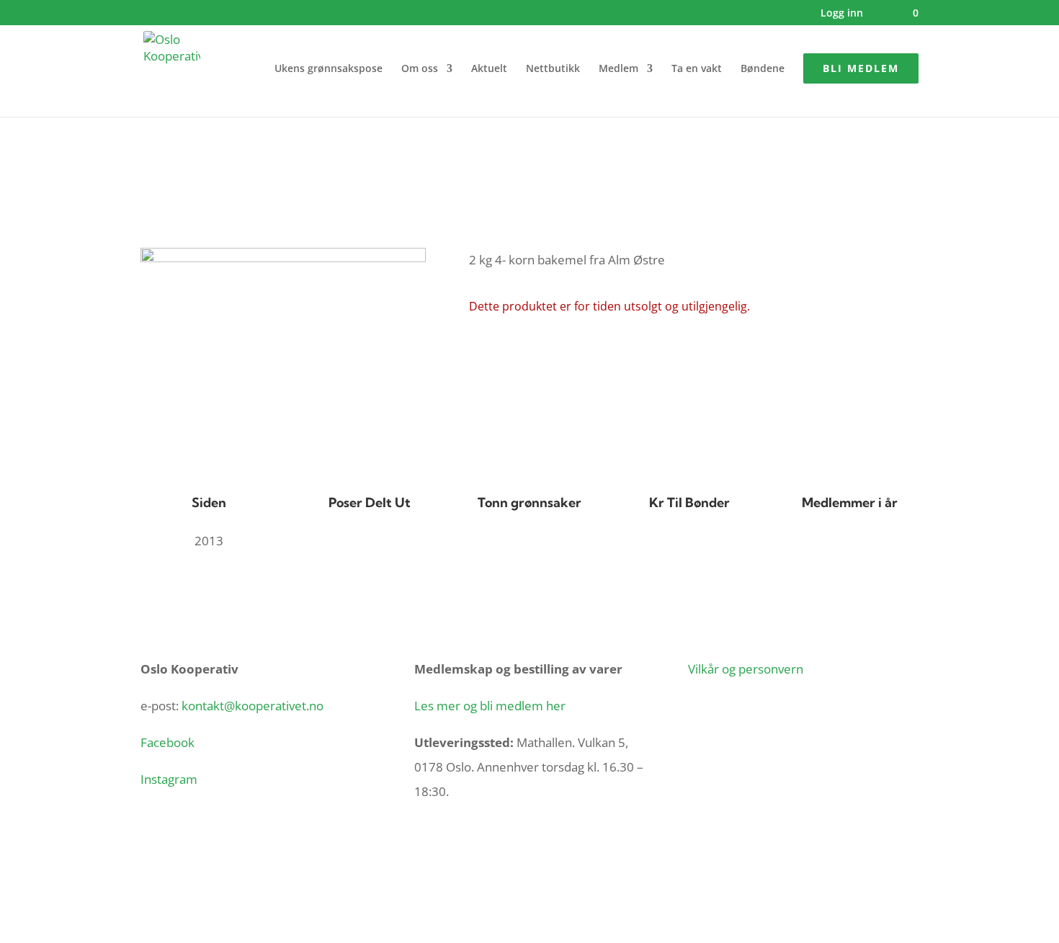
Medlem (618, 69)
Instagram (168, 779)
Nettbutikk (553, 69)
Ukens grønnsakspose (328, 69)
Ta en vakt (696, 69)
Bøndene (763, 69)
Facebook (167, 742)
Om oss (419, 69)
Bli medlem (861, 68)
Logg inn (842, 13)
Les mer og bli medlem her (490, 705)
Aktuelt (489, 69)
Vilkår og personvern (745, 669)
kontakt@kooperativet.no (252, 705)
